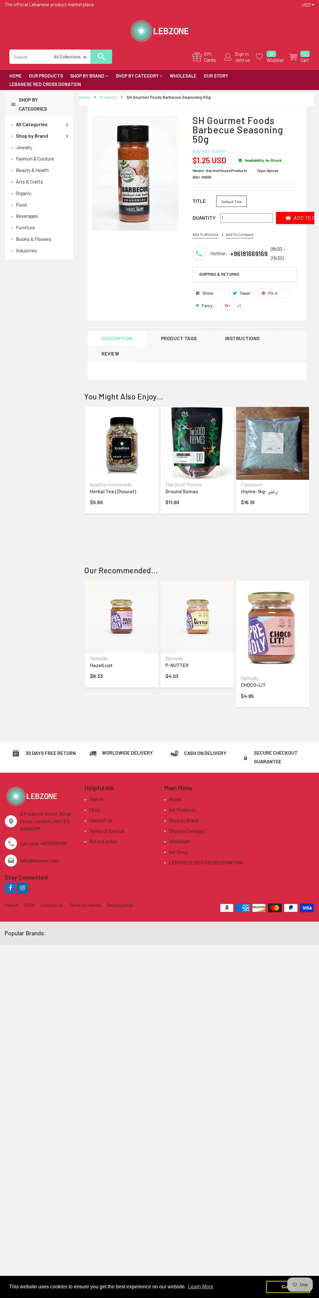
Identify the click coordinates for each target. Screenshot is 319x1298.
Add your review (209, 151)
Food (21, 205)
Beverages (27, 216)
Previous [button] (95, 467)
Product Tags (179, 338)
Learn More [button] (200, 1286)
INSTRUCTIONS (242, 338)
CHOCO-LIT (253, 685)
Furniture (25, 227)
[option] (122, 462)
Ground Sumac (181, 491)
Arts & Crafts (29, 181)
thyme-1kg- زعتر (259, 491)
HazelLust (101, 665)
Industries (26, 250)
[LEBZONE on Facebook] (10, 888)
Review (110, 353)
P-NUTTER (176, 665)
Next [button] (298, 467)
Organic (23, 193)
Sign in (242, 54)
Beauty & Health (32, 170)
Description (117, 338)
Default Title (231, 201)
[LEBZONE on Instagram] (22, 888)
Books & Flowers (33, 239)
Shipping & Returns (219, 274)
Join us (242, 60)
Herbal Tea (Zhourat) (113, 491)
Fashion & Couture (35, 158)
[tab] (245, 274)
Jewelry (24, 147)
